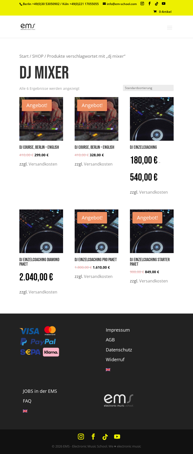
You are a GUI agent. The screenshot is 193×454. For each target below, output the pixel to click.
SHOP (37, 56)
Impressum (118, 330)
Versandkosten (43, 164)
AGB (110, 340)
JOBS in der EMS (40, 391)
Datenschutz (119, 350)
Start (24, 56)
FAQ (27, 401)
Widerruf (115, 359)
